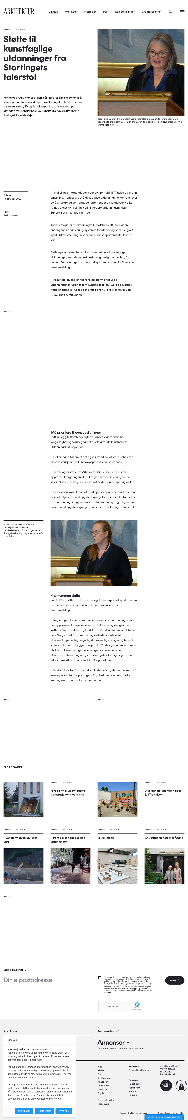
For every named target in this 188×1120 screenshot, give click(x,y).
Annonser (111, 1042)
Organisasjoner (151, 11)
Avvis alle (64, 1111)
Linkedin (133, 1095)
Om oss (101, 1074)
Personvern (104, 1103)
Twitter (132, 1091)
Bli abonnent (104, 1078)
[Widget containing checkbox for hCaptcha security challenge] (120, 1006)
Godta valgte (44, 1111)
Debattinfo (103, 1085)
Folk (105, 11)
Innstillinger (24, 1111)
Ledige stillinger (125, 11)
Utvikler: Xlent (178, 1113)
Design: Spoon (164, 1113)
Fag (100, 1066)
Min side (102, 1089)
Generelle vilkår (106, 1100)
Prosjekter (90, 11)
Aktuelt (53, 11)
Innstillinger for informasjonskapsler (164, 1117)
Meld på (174, 980)
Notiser (101, 1070)
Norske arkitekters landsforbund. (167, 1071)
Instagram (134, 1087)
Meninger (71, 11)
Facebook (134, 1083)
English (101, 1093)
